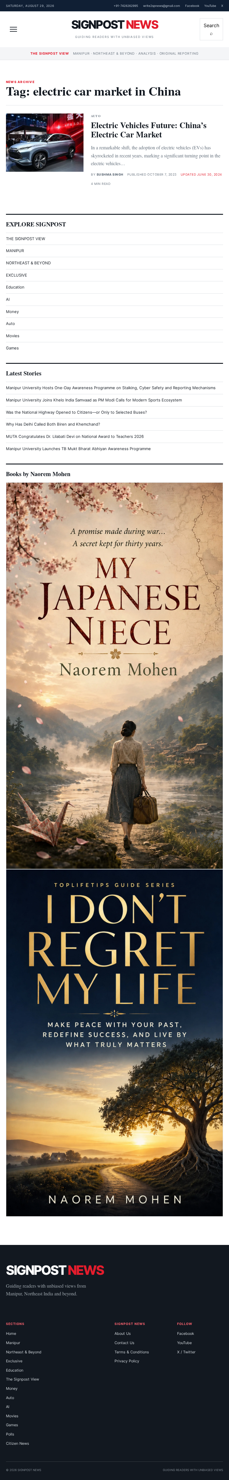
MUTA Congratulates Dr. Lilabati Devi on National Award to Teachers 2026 (75, 436)
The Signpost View (22, 1379)
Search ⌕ (211, 29)
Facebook (192, 5)
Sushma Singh (110, 175)
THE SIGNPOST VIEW (25, 238)
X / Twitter (186, 1352)
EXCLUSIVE (16, 275)
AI (8, 299)
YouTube (210, 5)
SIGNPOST (114, 24)
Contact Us (124, 1343)
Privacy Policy (126, 1361)
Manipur (13, 1343)
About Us (122, 1333)
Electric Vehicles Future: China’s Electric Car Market (149, 129)
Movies (12, 335)
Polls (10, 1434)
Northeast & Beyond (23, 1352)
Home (11, 1333)
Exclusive (14, 1361)
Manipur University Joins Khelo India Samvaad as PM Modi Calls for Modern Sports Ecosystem (94, 400)
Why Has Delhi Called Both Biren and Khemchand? (53, 424)
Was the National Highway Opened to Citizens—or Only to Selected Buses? (76, 412)
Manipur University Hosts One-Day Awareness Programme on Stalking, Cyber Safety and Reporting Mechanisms (111, 387)
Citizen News (17, 1443)
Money (12, 311)
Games (12, 348)
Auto (96, 116)
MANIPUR (15, 250)
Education (15, 287)
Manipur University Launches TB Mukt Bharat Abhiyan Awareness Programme (78, 448)
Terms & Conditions (131, 1352)
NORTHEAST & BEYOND (28, 262)
